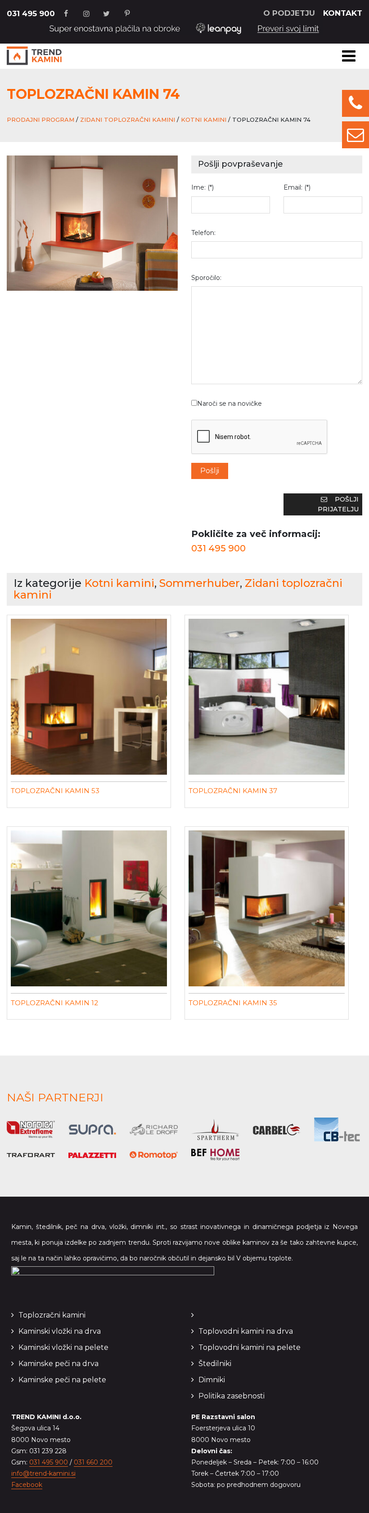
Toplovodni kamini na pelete (249, 1347)
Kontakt (342, 13)
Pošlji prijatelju (338, 504)
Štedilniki (214, 1363)
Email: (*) (297, 187)
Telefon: (203, 233)
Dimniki (211, 1379)
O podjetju (289, 13)
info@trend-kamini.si (43, 1473)
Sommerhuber (199, 583)
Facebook (26, 1485)
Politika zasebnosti (231, 1396)
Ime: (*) (202, 187)
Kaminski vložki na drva (59, 1331)
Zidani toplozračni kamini (127, 119)
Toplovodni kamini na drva (245, 1331)
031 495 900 (31, 13)
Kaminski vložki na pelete (63, 1347)
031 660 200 (93, 1462)
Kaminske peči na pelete (62, 1379)
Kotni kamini (203, 119)
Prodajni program (40, 119)
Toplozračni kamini (52, 1315)
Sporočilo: (206, 278)
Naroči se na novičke (229, 403)
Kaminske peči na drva (58, 1363)
